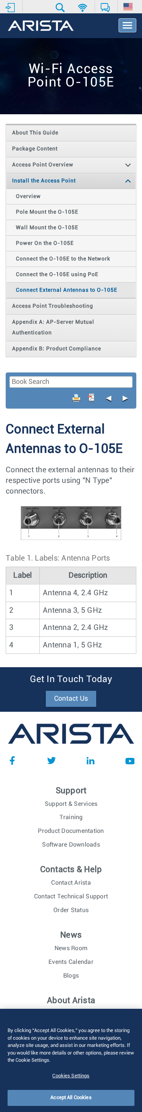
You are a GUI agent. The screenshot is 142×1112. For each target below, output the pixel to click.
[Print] (76, 398)
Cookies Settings (70, 1076)
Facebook (12, 760)
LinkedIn (90, 760)
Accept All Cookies (70, 1097)
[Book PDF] (91, 398)
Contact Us (71, 698)
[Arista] (41, 26)
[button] (61, 8)
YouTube (129, 760)
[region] (71, 1060)
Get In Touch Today (71, 679)
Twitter (51, 760)
